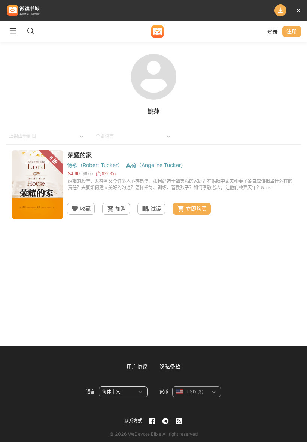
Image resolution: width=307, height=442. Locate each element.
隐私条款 (169, 366)
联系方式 (133, 421)
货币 (163, 391)
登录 (272, 31)
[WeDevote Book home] (157, 31)
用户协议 (137, 366)
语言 (90, 391)
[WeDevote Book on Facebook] (152, 421)
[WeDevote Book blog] (179, 421)
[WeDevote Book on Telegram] (165, 421)
